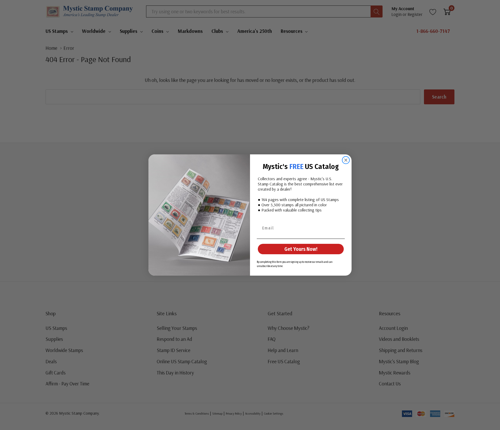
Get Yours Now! (300, 249)
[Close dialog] (346, 160)
